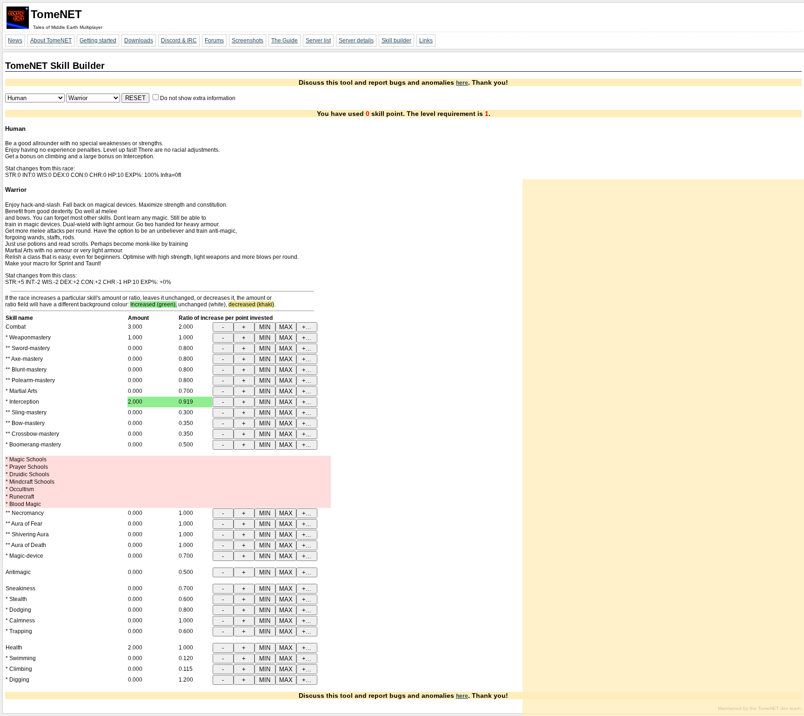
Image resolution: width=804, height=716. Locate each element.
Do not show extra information (197, 98)
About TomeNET (51, 40)
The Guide (284, 40)
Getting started (98, 40)
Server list (318, 40)
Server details (356, 40)
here (462, 83)
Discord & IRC (179, 40)
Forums (214, 40)
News (15, 40)
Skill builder (396, 40)
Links (426, 40)
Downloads (138, 40)
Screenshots (247, 40)
